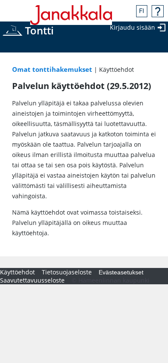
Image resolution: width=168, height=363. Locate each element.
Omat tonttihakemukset (52, 69)
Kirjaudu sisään (132, 27)
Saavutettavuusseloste (32, 280)
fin (141, 11)
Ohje (158, 11)
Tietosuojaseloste (67, 272)
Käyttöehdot (17, 272)
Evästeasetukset (121, 272)
